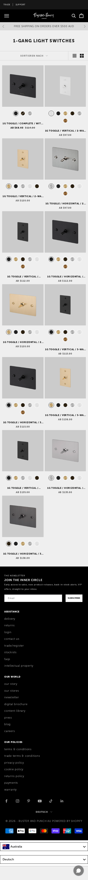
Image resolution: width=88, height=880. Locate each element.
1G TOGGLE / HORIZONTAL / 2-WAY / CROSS (65, 203)
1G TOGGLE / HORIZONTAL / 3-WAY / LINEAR (23, 553)
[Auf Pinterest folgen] (28, 801)
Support (20, 4)
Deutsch (42, 812)
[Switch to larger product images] (74, 55)
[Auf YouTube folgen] (40, 801)
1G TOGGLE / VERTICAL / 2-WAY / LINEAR (23, 196)
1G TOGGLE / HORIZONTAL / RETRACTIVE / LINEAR (65, 488)
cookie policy (13, 769)
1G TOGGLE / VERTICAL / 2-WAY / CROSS (65, 130)
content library (14, 710)
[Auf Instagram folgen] (17, 801)
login (8, 632)
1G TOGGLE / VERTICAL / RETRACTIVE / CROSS (22, 276)
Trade (6, 4)
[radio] (15, 113)
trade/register (14, 645)
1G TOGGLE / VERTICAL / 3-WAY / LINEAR (65, 415)
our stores (11, 690)
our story (10, 683)
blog (7, 724)
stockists (10, 652)
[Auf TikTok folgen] (51, 801)
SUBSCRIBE (74, 598)
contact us (11, 638)
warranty (10, 789)
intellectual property (18, 665)
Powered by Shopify (67, 821)
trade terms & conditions (22, 755)
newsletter (11, 697)
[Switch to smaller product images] (82, 55)
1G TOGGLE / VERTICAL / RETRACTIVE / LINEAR (22, 488)
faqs (7, 659)
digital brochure (15, 704)
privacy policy (14, 762)
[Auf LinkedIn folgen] (62, 801)
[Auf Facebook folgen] (6, 801)
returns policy (14, 776)
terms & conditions (18, 749)
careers (9, 731)
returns (9, 625)
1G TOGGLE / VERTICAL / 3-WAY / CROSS (65, 349)
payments (11, 782)
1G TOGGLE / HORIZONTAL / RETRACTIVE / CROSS (65, 276)
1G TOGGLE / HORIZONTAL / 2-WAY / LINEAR (23, 342)
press (8, 717)
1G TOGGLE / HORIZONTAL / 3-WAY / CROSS (23, 422)
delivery (9, 618)
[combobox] (44, 846)
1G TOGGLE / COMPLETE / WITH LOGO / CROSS (23, 123)
